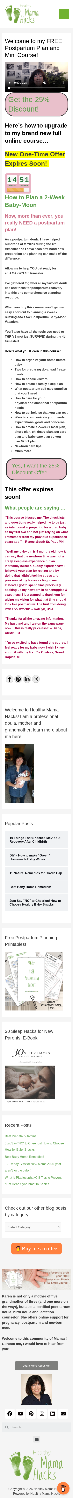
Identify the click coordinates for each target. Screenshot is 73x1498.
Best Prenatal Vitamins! (21, 1136)
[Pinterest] (31, 1414)
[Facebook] (10, 1414)
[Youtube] (20, 1414)
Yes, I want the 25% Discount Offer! (35, 469)
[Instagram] (42, 1414)
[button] (36, 1365)
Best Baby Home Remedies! (24, 1156)
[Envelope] (63, 1414)
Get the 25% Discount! (29, 104)
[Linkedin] (52, 1414)
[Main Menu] (64, 14)
